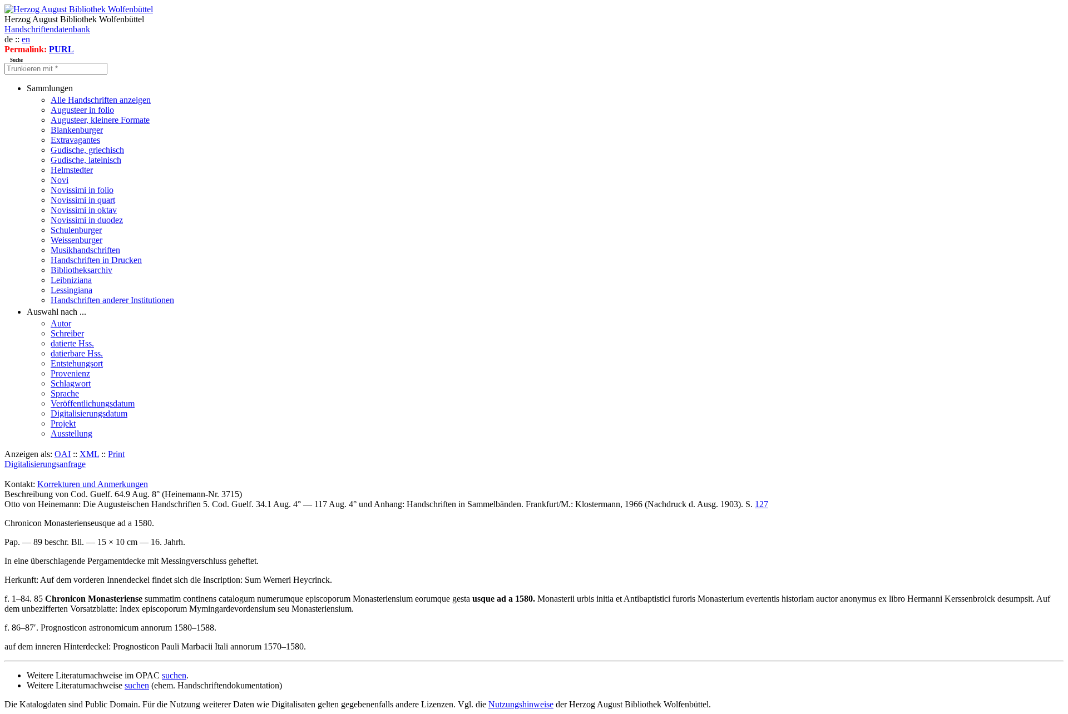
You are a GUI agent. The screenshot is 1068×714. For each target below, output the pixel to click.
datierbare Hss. (77, 353)
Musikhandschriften (85, 250)
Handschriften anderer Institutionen (112, 300)
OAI (63, 454)
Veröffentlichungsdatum (93, 403)
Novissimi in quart (83, 200)
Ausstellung (71, 433)
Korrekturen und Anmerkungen (92, 484)
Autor (61, 323)
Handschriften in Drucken (96, 260)
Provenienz (70, 373)
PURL (61, 49)
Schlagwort (71, 383)
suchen (174, 675)
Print (116, 454)
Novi (59, 180)
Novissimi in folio (82, 190)
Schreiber (67, 333)
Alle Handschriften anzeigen (101, 100)
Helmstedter (72, 170)
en (26, 39)
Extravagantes (75, 140)
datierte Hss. (72, 343)
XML (89, 454)
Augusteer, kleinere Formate (100, 120)
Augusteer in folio (82, 110)
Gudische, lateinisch (86, 160)
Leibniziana (71, 280)
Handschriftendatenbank (47, 29)
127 (761, 504)
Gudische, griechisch (87, 150)
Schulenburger (76, 230)
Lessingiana (71, 290)
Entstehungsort (77, 363)
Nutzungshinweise (520, 704)
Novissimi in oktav (84, 210)
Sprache (65, 393)
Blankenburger (77, 130)
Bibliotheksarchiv (81, 270)
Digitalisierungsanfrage (45, 464)
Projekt (63, 423)
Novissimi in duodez (87, 220)
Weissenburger (76, 240)
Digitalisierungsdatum (89, 413)
